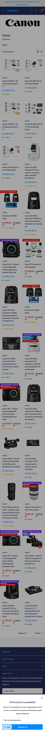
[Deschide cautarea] (31, 10)
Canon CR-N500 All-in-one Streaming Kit (33, 82)
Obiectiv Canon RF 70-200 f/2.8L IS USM (33, 508)
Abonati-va (22, 727)
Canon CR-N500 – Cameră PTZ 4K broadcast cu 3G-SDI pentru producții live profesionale (32, 364)
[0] (40, 10)
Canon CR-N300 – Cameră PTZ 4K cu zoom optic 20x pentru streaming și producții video (10, 611)
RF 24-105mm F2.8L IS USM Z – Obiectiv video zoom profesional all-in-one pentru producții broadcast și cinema (11, 512)
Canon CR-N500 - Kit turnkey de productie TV (10, 83)
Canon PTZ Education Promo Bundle (33, 265)
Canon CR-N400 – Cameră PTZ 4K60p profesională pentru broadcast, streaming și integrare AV (10, 315)
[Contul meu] (36, 10)
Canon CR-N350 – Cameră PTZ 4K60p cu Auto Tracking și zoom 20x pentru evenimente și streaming (33, 414)
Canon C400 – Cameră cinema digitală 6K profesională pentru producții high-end (10, 268)
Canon (4, 45)
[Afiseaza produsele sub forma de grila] (38, 52)
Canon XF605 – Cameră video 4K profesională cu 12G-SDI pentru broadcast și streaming (11, 463)
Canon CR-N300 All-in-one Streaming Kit (11, 168)
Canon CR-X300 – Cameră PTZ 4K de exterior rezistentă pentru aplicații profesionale (32, 172)
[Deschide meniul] (3, 11)
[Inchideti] (42, 697)
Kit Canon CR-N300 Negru (32, 311)
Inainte (37, 633)
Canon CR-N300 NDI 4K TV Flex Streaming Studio (33, 126)
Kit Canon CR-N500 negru (9, 217)
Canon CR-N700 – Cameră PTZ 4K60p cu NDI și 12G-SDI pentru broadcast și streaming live (33, 221)
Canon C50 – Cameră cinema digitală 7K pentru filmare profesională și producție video (10, 561)
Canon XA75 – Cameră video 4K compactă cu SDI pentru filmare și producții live (33, 560)
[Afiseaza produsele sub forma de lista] (42, 52)
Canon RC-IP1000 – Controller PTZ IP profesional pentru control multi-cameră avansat (10, 364)
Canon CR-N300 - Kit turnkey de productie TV (10, 126)
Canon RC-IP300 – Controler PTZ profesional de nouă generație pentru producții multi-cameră (33, 611)
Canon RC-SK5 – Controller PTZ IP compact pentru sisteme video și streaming (31, 464)
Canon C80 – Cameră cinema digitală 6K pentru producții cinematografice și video (10, 414)
